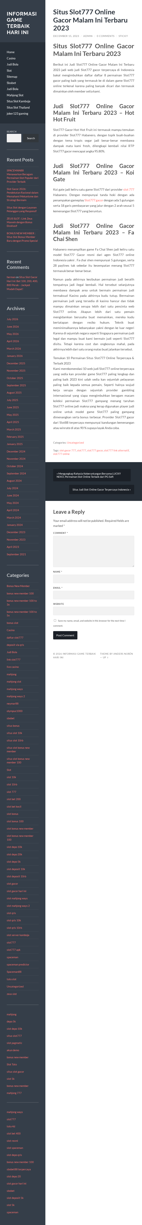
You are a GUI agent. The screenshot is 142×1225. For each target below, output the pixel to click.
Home (11, 52)
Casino (11, 58)
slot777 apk (13, 949)
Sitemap (12, 76)
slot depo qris (14, 1154)
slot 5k (11, 1078)
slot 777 (11, 791)
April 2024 (13, 510)
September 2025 (16, 385)
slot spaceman (15, 1147)
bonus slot (12, 622)
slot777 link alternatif (116, 450)
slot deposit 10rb (16, 876)
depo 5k (11, 1021)
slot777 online (61, 453)
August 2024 (14, 480)
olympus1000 (15, 710)
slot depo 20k (14, 854)
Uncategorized (15, 986)
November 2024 (16, 458)
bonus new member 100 (20, 593)
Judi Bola (12, 64)
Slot (9, 70)
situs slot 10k (14, 732)
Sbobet (11, 83)
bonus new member (18, 1057)
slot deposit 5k (15, 1197)
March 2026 (14, 348)
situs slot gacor (15, 1071)
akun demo (13, 1050)
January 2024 (15, 524)
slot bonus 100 (15, 821)
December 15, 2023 (66, 36)
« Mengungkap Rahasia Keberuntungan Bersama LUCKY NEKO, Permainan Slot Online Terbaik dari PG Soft (89, 475)
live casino (13, 666)
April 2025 (13, 422)
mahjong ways (15, 689)
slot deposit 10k (16, 869)
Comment (60, 533)
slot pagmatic (14, 1042)
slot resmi (12, 1140)
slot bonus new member (20, 828)
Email (58, 587)
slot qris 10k (14, 920)
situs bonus (13, 725)
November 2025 (16, 370)
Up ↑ (106, 657)
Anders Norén (123, 653)
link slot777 (13, 659)
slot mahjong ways (17, 898)
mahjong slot (14, 681)
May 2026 (13, 333)
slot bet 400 (14, 1133)
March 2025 (14, 429)
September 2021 (16, 554)
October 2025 (15, 378)
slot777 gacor (95, 450)
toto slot (11, 979)
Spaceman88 (14, 971)
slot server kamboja (18, 935)
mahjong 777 (14, 1092)
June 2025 (13, 407)
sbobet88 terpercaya (19, 1169)
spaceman (12, 957)
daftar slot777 (15, 637)
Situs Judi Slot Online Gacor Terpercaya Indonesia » (102, 489)
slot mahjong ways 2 (18, 905)
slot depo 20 (14, 1176)
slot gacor (12, 883)
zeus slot (12, 993)
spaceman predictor (18, 964)
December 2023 (16, 532)
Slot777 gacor (94, 200)
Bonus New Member (18, 585)
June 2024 (13, 495)
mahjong (11, 674)
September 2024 (16, 473)
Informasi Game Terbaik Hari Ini (22, 23)
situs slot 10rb (15, 740)
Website (58, 604)
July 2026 (12, 319)
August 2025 (14, 392)
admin (88, 36)
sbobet (11, 718)
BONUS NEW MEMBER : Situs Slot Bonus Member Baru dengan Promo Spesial (22, 237)
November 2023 (16, 539)
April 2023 (13, 546)
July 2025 (12, 400)
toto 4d (11, 1126)
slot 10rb (12, 784)
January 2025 (15, 444)
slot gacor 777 (68, 450)
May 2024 (13, 502)
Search (12, 131)
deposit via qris (15, 644)
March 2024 (14, 517)
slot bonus (12, 813)
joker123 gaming (17, 113)
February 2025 (15, 436)
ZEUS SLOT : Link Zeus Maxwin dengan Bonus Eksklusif (19, 222)
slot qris (11, 913)
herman (11, 277)
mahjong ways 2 (16, 696)
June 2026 (13, 326)
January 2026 (15, 355)
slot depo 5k (14, 861)
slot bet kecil (14, 806)
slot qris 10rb (14, 927)
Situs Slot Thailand (18, 107)
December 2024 (16, 451)
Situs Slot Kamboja (18, 101)
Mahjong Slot (15, 95)
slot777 (11, 942)
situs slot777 (14, 1035)
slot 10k (11, 777)
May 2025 (13, 414)
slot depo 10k (14, 846)
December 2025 (16, 363)
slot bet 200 (14, 799)
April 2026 (13, 341)
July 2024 (12, 488)
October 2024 (15, 466)
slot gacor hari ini (16, 891)
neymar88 (13, 703)
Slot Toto (12, 1064)
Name (57, 571)
